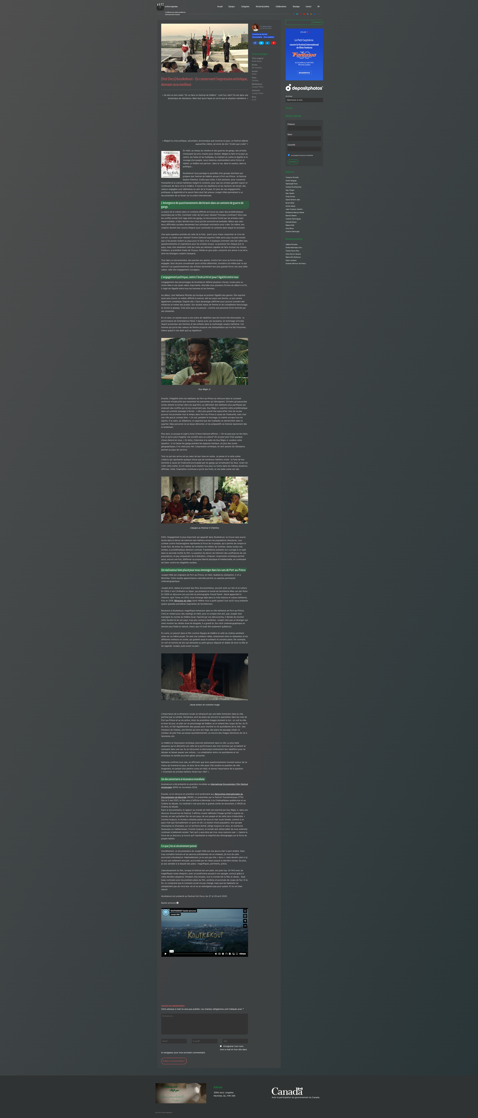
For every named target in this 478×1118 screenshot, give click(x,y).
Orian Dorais (290, 196)
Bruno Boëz (290, 203)
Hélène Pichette (291, 244)
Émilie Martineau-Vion (294, 247)
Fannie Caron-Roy (292, 251)
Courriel (292, 144)
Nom (291, 134)
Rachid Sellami (291, 216)
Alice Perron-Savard (293, 254)
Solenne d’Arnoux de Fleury (296, 263)
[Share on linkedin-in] (267, 43)
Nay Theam (290, 190)
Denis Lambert (291, 260)
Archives (289, 96)
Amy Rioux (290, 228)
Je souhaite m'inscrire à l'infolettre (302, 155)
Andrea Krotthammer (293, 187)
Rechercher (317, 22)
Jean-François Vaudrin (294, 209)
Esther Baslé (290, 206)
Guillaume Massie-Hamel (295, 212)
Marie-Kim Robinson (293, 257)
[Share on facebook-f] (255, 43)
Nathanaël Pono (292, 184)
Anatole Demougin (292, 231)
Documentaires (257, 37)
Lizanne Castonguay (293, 219)
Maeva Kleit (267, 26)
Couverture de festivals (259, 34)
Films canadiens (269, 37)
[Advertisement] (204, 120)
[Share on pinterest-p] (273, 43)
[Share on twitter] (261, 43)
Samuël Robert (291, 222)
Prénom (292, 124)
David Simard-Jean (293, 200)
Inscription (293, 162)
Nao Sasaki (290, 193)
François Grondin (292, 177)
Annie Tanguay (291, 181)
